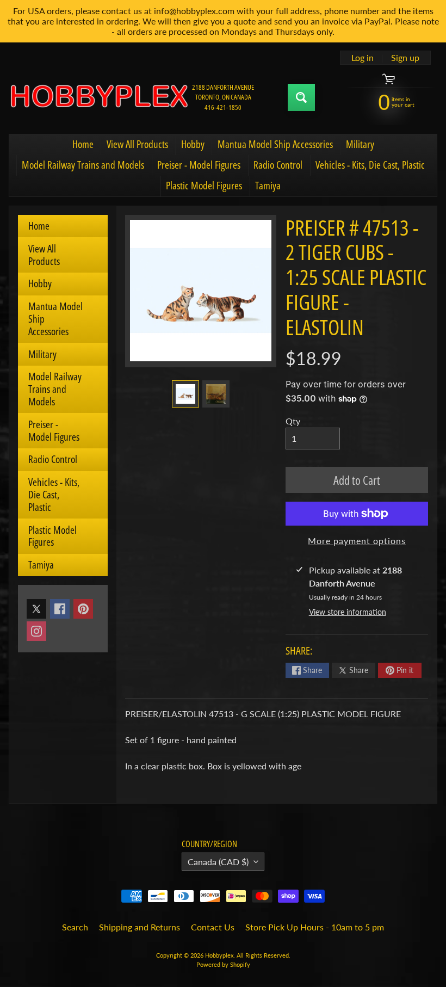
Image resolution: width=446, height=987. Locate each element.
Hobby (193, 144)
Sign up (405, 57)
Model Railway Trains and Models (83, 165)
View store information (347, 611)
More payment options (357, 540)
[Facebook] (60, 609)
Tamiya (268, 185)
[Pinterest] (83, 609)
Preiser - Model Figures (198, 165)
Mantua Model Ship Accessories (275, 144)
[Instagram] (36, 631)
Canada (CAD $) (218, 861)
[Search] (301, 97)
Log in (362, 57)
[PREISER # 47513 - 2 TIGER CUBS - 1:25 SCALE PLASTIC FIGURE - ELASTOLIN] (185, 394)
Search (75, 927)
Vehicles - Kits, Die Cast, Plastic (370, 165)
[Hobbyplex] (98, 97)
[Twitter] (36, 609)
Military (360, 144)
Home (83, 144)
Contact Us (212, 927)
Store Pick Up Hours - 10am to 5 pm (314, 927)
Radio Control (277, 165)
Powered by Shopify (223, 964)
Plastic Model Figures (204, 185)
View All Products (137, 144)
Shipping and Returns (139, 927)
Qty (293, 421)
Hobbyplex (219, 955)
